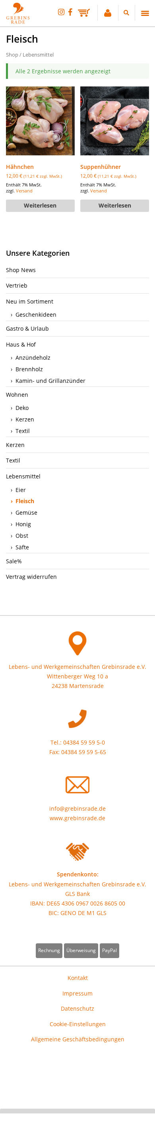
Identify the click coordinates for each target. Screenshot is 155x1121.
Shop (12, 54)
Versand (24, 191)
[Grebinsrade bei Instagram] (61, 12)
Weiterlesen (40, 205)
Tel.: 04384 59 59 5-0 (77, 742)
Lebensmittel (38, 54)
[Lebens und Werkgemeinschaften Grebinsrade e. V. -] (18, 21)
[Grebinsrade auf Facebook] (70, 12)
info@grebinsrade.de (77, 808)
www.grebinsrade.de (77, 818)
